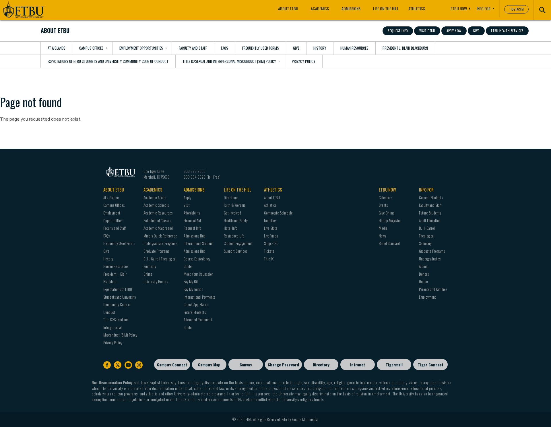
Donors (424, 274)
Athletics (416, 8)
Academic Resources (157, 213)
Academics (320, 8)
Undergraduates (430, 259)
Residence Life (234, 236)
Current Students (431, 197)
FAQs (224, 48)
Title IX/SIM (516, 9)
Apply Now (454, 30)
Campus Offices (91, 48)
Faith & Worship (235, 205)
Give (476, 30)
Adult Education (430, 220)
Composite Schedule (278, 213)
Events (383, 205)
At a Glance (56, 48)
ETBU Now (459, 8)
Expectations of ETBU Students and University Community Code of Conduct (108, 61)
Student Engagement (238, 243)
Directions (231, 197)
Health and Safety (236, 220)
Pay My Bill (191, 281)
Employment (427, 297)
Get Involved (232, 213)
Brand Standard (389, 243)
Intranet (357, 365)
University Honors (155, 281)
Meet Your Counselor (198, 274)
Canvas (246, 365)
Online (147, 274)
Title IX (268, 259)
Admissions (351, 8)
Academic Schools (156, 205)
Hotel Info (230, 228)
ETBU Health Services (507, 30)
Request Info (398, 30)
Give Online (387, 213)
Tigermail (394, 365)
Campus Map (209, 365)
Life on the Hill (386, 8)
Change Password (283, 365)
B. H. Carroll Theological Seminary (427, 235)
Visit (187, 205)
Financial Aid (192, 220)
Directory (321, 365)
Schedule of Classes (157, 220)
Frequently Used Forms (260, 48)
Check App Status (196, 304)
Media (383, 228)
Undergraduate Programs (160, 243)
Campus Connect (172, 365)
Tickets (269, 251)
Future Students (195, 312)
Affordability (192, 213)
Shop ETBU (271, 243)
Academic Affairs (154, 197)
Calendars (385, 197)
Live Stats (270, 228)
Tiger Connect (430, 365)
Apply (187, 197)
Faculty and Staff (193, 48)
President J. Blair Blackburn (405, 48)
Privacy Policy (303, 61)
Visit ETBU (427, 30)
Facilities (270, 220)
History (319, 48)
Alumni (423, 266)
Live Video (271, 236)
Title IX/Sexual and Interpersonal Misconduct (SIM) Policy (229, 61)
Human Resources (354, 48)
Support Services (235, 251)
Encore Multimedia (305, 419)
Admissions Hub (194, 236)
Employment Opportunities (141, 48)
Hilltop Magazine (390, 220)
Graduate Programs (156, 251)
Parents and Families (433, 289)
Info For (483, 8)
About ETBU (288, 8)
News (382, 236)
